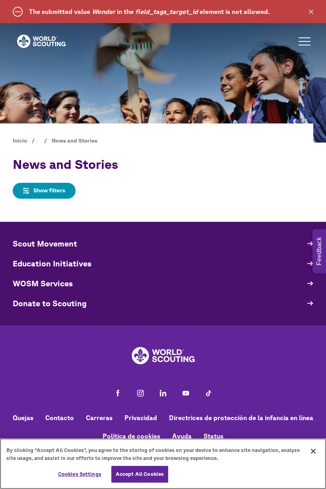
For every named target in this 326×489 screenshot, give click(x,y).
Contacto (59, 417)
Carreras (99, 417)
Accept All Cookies (140, 474)
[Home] (41, 41)
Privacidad (140, 417)
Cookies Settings (79, 474)
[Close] (313, 451)
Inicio (20, 140)
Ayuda (182, 436)
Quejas (23, 417)
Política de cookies (131, 436)
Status (213, 436)
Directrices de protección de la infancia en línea (241, 417)
